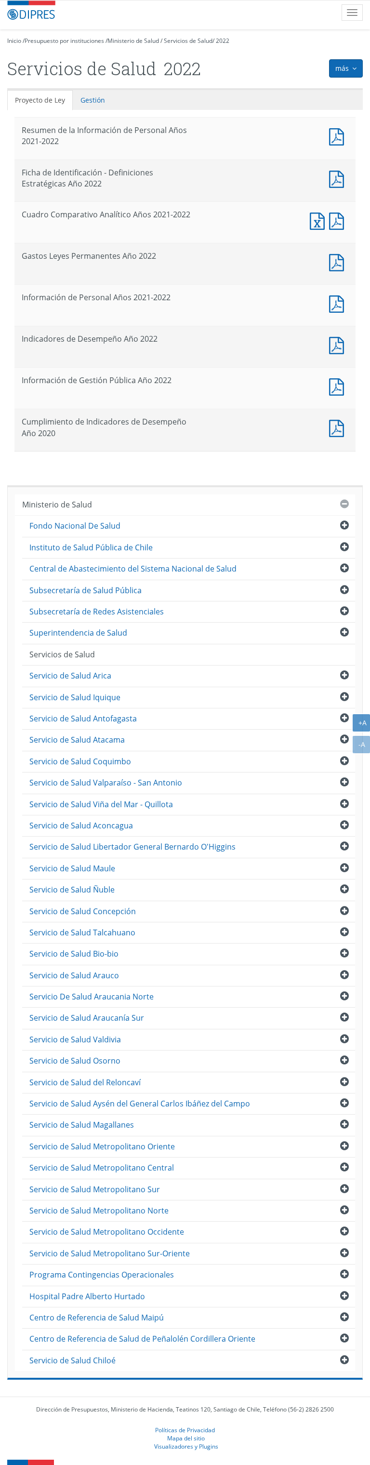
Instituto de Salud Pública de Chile (91, 547)
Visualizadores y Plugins (186, 1446)
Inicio (14, 41)
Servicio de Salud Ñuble (72, 889)
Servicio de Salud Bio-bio (74, 953)
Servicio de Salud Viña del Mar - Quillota (101, 804)
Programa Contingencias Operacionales (101, 1274)
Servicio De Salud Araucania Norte (91, 996)
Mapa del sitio (186, 1438)
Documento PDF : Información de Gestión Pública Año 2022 (338, 386)
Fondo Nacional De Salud (74, 525)
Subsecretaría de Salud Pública (85, 590)
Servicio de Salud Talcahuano (82, 932)
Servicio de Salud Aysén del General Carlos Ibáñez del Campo (139, 1103)
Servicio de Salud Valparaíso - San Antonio (105, 782)
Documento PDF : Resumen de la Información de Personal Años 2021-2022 (338, 135)
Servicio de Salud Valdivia (75, 1039)
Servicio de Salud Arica (70, 675)
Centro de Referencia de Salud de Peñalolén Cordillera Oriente (142, 1338)
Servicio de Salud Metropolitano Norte (99, 1210)
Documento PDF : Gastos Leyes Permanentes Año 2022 (338, 261)
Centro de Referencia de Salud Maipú (96, 1317)
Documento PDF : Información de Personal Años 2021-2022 (338, 303)
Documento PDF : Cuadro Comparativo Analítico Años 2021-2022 (338, 220)
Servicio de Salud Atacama (77, 739)
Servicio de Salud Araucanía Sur (86, 1017)
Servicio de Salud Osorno (74, 1060)
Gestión (92, 100)
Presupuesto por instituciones (64, 41)
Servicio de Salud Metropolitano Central (101, 1167)
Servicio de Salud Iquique (74, 697)
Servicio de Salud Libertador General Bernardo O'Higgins (132, 846)
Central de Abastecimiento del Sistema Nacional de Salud (133, 568)
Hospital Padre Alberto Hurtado (87, 1296)
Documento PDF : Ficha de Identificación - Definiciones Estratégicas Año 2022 (338, 178)
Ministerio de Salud (133, 41)
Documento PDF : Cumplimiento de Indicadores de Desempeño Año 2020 (338, 427)
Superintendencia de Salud (78, 632)
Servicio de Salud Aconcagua (81, 825)
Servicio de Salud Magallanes (81, 1124)
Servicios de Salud (188, 41)
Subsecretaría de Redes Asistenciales (96, 611)
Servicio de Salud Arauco (74, 975)
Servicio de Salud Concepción (82, 911)
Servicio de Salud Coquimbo (80, 761)
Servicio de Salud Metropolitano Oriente (102, 1146)
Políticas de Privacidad (185, 1430)
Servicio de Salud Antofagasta (83, 718)
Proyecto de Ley (40, 100)
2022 (222, 41)
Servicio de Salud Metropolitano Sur (94, 1189)
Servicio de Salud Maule (72, 868)
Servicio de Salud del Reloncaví (85, 1082)
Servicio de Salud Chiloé (72, 1360)
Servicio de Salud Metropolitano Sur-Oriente (109, 1253)
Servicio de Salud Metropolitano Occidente (106, 1231)
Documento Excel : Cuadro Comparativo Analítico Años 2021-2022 (319, 220)
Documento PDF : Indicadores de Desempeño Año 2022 (338, 344)
